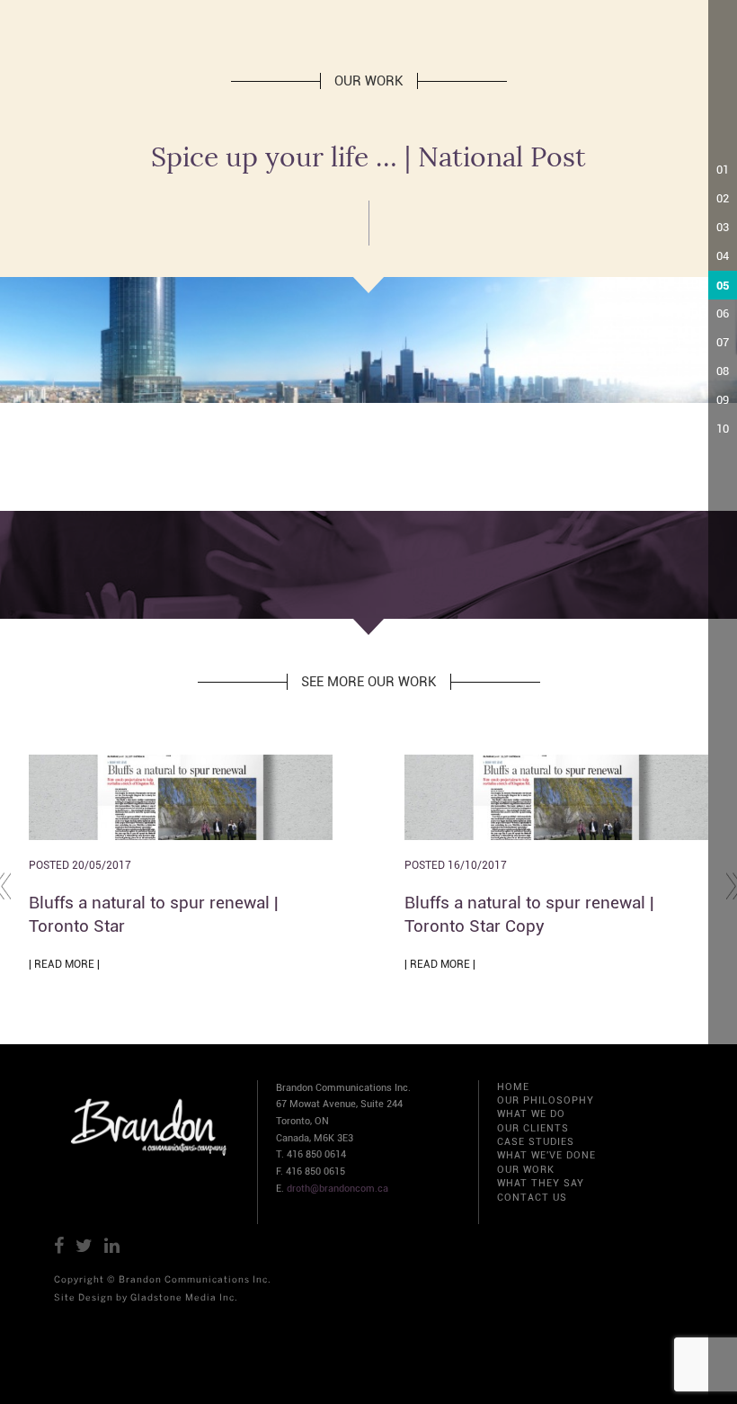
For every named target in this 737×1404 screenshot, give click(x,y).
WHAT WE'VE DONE (546, 1155)
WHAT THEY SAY (540, 1183)
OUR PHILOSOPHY (545, 1100)
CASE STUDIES (535, 1142)
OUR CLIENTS (533, 1128)
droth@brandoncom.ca (337, 1188)
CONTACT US (532, 1197)
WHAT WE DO (531, 1114)
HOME (513, 1087)
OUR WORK (526, 1170)
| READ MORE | (64, 964)
